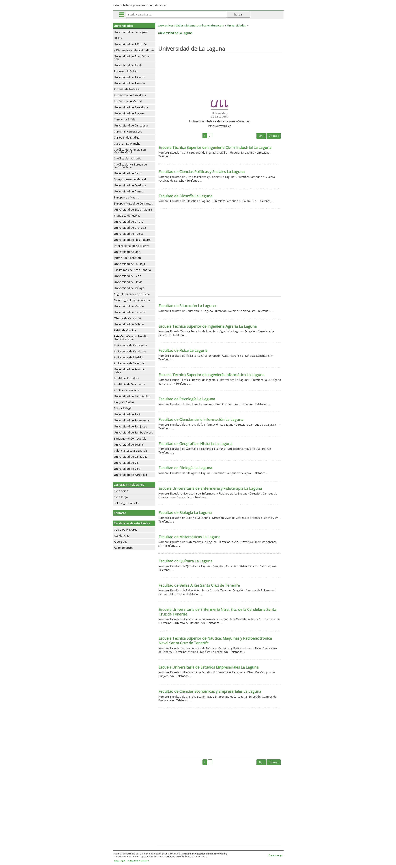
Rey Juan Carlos (124, 402)
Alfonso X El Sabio (126, 71)
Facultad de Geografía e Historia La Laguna (195, 443)
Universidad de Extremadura (133, 209)
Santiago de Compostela (130, 438)
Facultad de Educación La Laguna (187, 305)
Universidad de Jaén (127, 252)
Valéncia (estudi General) (130, 450)
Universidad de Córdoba (130, 185)
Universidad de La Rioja (129, 264)
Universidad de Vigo (127, 469)
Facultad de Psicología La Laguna (187, 398)
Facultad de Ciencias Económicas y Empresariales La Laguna (210, 691)
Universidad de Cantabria (131, 125)
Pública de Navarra (126, 390)
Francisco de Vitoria (127, 215)
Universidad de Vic (126, 462)
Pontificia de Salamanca (129, 384)
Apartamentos (123, 547)
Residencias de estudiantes (132, 523)
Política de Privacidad (138, 860)
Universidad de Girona (129, 221)
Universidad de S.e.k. (127, 414)
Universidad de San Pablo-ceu (133, 432)
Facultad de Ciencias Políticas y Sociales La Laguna (202, 171)
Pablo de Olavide (125, 330)
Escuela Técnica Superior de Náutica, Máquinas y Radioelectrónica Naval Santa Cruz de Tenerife (215, 640)
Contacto (120, 513)
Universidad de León (127, 276)
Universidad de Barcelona (131, 107)
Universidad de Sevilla (128, 444)
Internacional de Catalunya (131, 246)
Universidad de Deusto (129, 191)
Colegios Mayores (125, 529)
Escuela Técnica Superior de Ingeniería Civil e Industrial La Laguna (215, 147)
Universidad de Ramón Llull (132, 396)
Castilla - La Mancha (127, 143)
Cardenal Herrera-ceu (128, 131)
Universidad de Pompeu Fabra (130, 370)
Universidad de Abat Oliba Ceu (131, 57)
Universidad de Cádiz (128, 173)
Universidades (123, 26)
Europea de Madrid (126, 197)
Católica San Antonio (127, 158)
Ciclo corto (121, 491)
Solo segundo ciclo (126, 503)
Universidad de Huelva (129, 233)
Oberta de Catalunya (127, 318)
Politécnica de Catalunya (130, 351)
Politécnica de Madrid (128, 357)
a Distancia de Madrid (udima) (134, 50)
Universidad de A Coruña (130, 44)
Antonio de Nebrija (126, 89)
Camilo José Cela (125, 119)
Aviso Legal (119, 860)
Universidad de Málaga (129, 288)
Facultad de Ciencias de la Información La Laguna (201, 419)
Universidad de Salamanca (131, 420)
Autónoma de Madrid (128, 101)
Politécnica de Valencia (129, 363)
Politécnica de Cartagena (130, 345)
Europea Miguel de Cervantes (133, 203)
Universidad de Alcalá (128, 65)
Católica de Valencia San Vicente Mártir (130, 151)
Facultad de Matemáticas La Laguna (189, 536)
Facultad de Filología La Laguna (185, 467)
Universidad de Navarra (129, 312)
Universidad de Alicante (129, 77)
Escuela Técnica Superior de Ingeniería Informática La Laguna (212, 374)
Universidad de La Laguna (131, 32)
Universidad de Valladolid (131, 456)
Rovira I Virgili (123, 408)
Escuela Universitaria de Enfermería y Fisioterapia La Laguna (210, 488)
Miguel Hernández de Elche (132, 294)
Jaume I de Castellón (127, 258)
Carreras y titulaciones (129, 484)
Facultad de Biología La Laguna (185, 512)
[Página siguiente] (261, 136)
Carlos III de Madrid (127, 137)
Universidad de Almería (129, 83)
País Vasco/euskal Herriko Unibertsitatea (131, 337)
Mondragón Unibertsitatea (132, 300)
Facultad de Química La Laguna (186, 560)
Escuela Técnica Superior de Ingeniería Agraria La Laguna (208, 326)
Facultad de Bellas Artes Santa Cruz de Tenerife (199, 585)
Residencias (121, 535)
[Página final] (274, 136)
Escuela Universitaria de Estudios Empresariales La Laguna (209, 667)
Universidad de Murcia (129, 306)
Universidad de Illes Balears (132, 240)
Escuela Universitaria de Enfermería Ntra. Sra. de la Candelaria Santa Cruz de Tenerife (217, 612)
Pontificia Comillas (126, 378)
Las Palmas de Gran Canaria (132, 270)
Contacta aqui (275, 855)
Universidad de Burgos (129, 113)
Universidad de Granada (130, 227)
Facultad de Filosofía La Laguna (185, 195)
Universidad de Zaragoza (130, 475)
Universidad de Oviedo (129, 324)
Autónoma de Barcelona (130, 95)
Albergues (120, 541)
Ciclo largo (121, 497)
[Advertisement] (219, 74)
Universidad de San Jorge (130, 426)
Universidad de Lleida (128, 282)
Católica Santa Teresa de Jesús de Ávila (130, 166)
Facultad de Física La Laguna (183, 350)
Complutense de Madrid (130, 179)
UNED (118, 38)
